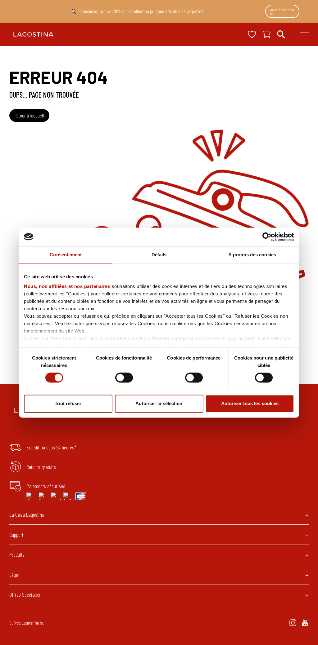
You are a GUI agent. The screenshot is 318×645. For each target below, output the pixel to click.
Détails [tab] (159, 254)
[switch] (124, 378)
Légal (14, 574)
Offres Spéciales (24, 594)
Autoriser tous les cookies (250, 403)
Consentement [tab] (66, 254)
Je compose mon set (282, 11)
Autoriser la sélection (158, 403)
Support (16, 534)
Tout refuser (68, 403)
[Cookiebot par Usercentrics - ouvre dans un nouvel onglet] (267, 236)
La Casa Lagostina (26, 514)
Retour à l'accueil (29, 115)
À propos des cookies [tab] (252, 254)
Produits (17, 554)
